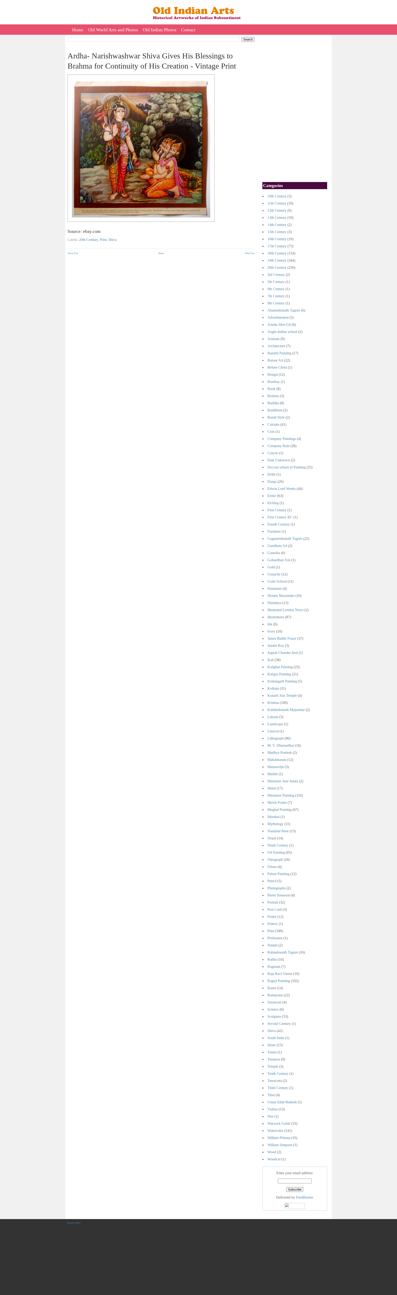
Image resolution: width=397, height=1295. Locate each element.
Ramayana (275, 995)
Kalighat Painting (280, 667)
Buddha (273, 403)
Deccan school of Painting (286, 467)
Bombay (273, 382)
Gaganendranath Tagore (284, 539)
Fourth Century (278, 524)
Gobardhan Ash (278, 560)
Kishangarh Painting (282, 681)
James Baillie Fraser (281, 638)
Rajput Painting (278, 981)
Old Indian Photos (159, 29)
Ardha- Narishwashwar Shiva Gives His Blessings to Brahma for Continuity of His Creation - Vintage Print (152, 61)
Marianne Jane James (282, 781)
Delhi (271, 474)
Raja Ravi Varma (279, 974)
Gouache (274, 574)
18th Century (276, 253)
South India (275, 1038)
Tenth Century (277, 1073)
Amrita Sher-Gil (279, 325)
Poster (271, 917)
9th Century (276, 303)
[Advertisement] (161, 291)
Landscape (275, 724)
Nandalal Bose (278, 831)
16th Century (276, 239)
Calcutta (273, 424)
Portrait (272, 902)
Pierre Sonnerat (278, 895)
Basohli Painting (279, 353)
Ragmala (273, 966)
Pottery (272, 924)
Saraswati (274, 1002)
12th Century (276, 210)
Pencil (271, 881)
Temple (272, 1066)
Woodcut (274, 1159)
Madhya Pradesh (279, 752)
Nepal (271, 838)
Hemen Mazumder (281, 596)
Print (103, 240)
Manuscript (275, 767)
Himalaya (274, 603)
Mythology (275, 824)
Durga (272, 481)
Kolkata (273, 688)
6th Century (276, 289)
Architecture (276, 346)
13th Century (276, 218)
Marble (272, 774)
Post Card (274, 909)
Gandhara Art (277, 546)
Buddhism (274, 410)
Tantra (272, 1052)
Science (273, 1009)
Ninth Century (277, 845)
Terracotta (274, 1081)
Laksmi (272, 717)
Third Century (277, 1088)
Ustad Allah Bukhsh (282, 1102)
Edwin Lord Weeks (281, 489)
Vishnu (272, 1109)
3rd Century (276, 275)
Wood (271, 1152)
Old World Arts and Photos (113, 29)
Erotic (271, 496)
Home (77, 29)
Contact (188, 29)
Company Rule (278, 446)
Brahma (273, 396)
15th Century (276, 232)
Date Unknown (278, 460)
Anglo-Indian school (282, 332)
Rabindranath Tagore (282, 952)
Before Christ (277, 367)
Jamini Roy (275, 646)
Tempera (273, 1059)
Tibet (271, 1095)
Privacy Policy (74, 1223)
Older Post (250, 253)
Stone (271, 1045)
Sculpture (274, 1016)
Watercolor (275, 1131)
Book (271, 389)
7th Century (276, 296)
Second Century (279, 1024)
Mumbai (273, 817)
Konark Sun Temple (282, 695)
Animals (273, 339)
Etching (273, 503)
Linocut (273, 731)
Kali (270, 660)
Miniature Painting (280, 795)
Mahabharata (276, 760)
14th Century (276, 225)
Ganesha (273, 553)
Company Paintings (281, 439)
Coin (271, 432)
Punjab (272, 945)
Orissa (272, 867)
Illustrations (275, 617)
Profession (275, 938)
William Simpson (279, 1145)
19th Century (276, 260)
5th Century (276, 282)
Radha (272, 959)
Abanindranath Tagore (283, 310)
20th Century (88, 240)
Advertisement (278, 317)
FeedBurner (304, 1197)
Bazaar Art (275, 360)
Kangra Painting (279, 674)
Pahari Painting (278, 874)
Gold (271, 567)
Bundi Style (276, 417)
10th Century (276, 196)
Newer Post (73, 253)
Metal (271, 788)
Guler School (277, 581)
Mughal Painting (279, 810)
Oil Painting (276, 852)
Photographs (276, 888)
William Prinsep (278, 1138)
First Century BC (279, 517)
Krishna (273, 703)
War (270, 1116)
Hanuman (274, 588)
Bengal (272, 374)
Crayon (272, 453)
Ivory (271, 631)
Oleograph (275, 859)
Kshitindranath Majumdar (286, 710)
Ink (269, 624)
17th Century (276, 246)
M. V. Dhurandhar (280, 745)
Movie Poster (277, 802)
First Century (276, 510)
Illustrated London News (285, 610)
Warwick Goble (278, 1123)
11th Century (276, 203)
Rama (271, 988)
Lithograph (275, 738)
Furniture (274, 531)
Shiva (112, 240)
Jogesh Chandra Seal (282, 653)
